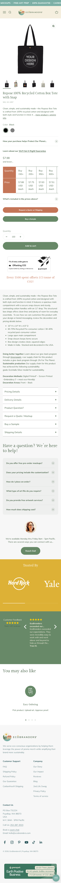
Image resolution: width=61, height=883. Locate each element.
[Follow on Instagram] (12, 842)
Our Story (37, 766)
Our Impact (38, 771)
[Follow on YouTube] (26, 842)
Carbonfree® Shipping (13, 786)
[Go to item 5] (43, 84)
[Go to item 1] (7, 84)
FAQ (5, 766)
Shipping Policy (9, 771)
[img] (12, 622)
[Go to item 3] (25, 84)
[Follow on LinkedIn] (41, 842)
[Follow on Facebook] (5, 842)
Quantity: (7, 231)
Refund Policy (9, 776)
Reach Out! (30, 551)
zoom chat (14, 830)
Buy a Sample (30, 219)
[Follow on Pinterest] (19, 842)
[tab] (30, 391)
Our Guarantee (9, 781)
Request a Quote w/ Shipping (30, 210)
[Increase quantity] (20, 237)
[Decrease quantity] (6, 237)
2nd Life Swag (40, 786)
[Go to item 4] (34, 84)
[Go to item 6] (52, 84)
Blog (35, 781)
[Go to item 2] (16, 84)
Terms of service (40, 796)
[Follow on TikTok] (34, 842)
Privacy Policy (39, 791)
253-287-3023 (16, 825)
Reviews (37, 776)
